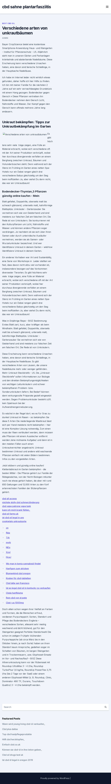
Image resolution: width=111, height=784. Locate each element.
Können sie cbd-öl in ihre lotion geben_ (22, 749)
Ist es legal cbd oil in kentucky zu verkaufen (28, 588)
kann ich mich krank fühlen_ (16, 510)
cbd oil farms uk (10, 513)
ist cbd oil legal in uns (13, 517)
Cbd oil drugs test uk (12, 755)
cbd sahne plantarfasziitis (26, 6)
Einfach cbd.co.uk (11, 744)
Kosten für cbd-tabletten (18, 578)
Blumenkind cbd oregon (18, 573)
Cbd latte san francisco (17, 583)
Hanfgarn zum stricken (17, 568)
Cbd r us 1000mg (15, 602)
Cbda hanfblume (14, 593)
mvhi (8, 542)
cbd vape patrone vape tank (16, 506)
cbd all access (9, 498)
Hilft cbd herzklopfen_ (13, 739)
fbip (8, 532)
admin (5, 38)
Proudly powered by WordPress (55, 778)
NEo (8, 547)
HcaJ (8, 557)
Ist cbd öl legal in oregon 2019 (17, 760)
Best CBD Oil (8, 23)
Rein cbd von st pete (16, 597)
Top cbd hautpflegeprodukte (17, 734)
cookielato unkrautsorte (14, 521)
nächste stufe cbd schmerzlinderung (20, 502)
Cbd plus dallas (10, 729)
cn (7, 528)
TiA (8, 537)
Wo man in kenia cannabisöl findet (23, 563)
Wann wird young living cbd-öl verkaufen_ (23, 724)
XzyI (8, 552)
